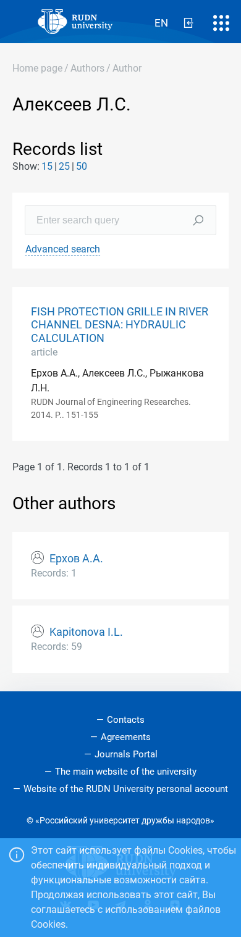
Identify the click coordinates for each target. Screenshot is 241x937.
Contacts (126, 719)
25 (64, 166)
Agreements (126, 737)
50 (81, 166)
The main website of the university (126, 771)
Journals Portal (126, 754)
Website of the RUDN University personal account (125, 788)
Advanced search (62, 249)
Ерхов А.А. (76, 558)
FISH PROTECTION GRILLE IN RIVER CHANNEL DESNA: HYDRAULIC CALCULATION (119, 325)
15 (47, 166)
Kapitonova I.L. (86, 632)
